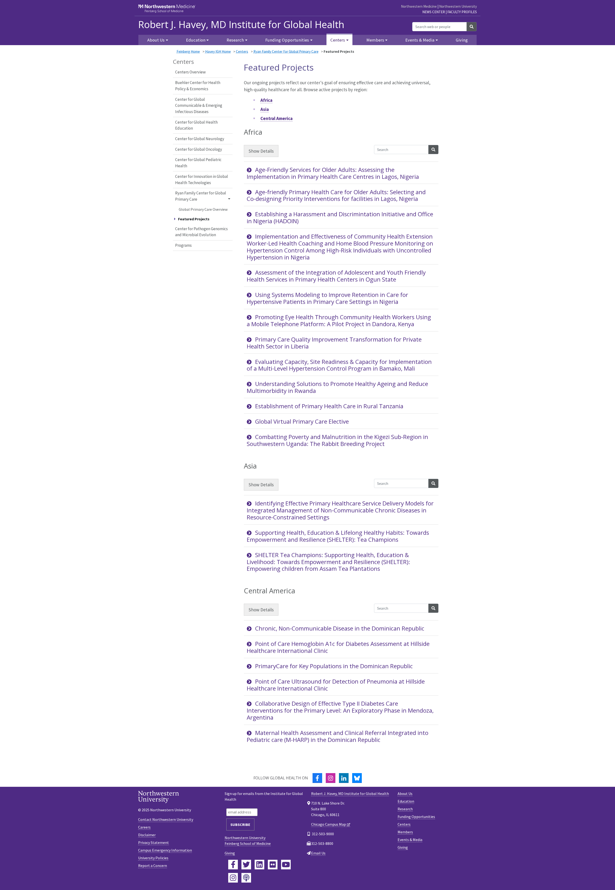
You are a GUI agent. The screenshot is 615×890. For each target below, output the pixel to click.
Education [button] (195, 40)
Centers (242, 51)
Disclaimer (147, 834)
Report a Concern (152, 865)
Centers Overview (190, 72)
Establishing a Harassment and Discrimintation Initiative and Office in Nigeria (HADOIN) (340, 217)
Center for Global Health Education (196, 125)
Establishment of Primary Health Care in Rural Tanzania (329, 406)
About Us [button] (156, 40)
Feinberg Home (188, 51)
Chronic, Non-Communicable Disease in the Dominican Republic (339, 628)
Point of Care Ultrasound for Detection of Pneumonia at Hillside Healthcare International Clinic (336, 684)
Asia (264, 109)
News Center (433, 12)
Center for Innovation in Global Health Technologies (201, 179)
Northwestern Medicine (419, 6)
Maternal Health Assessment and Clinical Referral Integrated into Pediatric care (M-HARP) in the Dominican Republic (337, 736)
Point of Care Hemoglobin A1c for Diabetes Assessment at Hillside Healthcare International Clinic (338, 647)
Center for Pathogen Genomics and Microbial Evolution (201, 232)
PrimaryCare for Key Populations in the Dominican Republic (334, 666)
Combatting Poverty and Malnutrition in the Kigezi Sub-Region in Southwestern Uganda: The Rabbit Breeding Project (337, 440)
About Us (405, 793)
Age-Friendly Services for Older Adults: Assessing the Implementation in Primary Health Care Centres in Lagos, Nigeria (333, 173)
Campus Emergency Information (165, 850)
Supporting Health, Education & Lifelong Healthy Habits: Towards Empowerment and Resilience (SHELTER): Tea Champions (338, 536)
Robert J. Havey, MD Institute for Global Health (241, 24)
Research (405, 808)
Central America (276, 118)
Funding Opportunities (416, 816)
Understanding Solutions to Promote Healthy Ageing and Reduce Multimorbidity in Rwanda (337, 387)
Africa (266, 100)
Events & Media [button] (419, 40)
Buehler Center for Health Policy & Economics (197, 85)
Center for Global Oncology (198, 149)
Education (406, 801)
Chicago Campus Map (328, 824)
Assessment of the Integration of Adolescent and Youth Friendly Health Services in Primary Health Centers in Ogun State (336, 275)
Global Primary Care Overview (203, 209)
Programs (183, 245)
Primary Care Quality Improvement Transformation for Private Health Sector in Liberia (334, 342)
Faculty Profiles (462, 12)
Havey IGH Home (218, 51)
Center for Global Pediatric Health (198, 162)
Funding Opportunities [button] (287, 40)
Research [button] (235, 40)
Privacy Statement (153, 842)
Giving (462, 40)
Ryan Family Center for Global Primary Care (286, 51)
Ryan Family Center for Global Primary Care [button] (200, 196)
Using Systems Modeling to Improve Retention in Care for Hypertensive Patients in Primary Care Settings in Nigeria (327, 298)
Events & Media (410, 839)
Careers (144, 827)
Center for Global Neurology (199, 138)
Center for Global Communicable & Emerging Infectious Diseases (198, 105)
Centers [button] (337, 40)
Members (405, 832)
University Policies (153, 857)
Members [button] (375, 40)
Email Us (318, 853)
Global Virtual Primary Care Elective (302, 421)
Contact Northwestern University (165, 819)
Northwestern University (458, 6)
